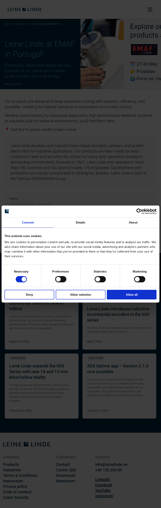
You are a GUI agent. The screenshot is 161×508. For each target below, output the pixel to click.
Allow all (132, 294)
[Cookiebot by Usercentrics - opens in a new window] (139, 211)
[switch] (60, 279)
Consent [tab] (28, 222)
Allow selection (80, 294)
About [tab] (133, 222)
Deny (29, 294)
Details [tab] (80, 222)
